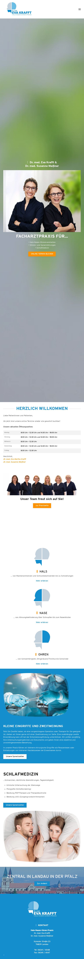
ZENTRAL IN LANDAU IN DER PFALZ (42, 877)
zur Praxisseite (42, 505)
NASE (43, 613)
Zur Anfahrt (42, 883)
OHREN (43, 654)
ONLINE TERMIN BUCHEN (42, 254)
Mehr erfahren (42, 581)
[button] (80, 9)
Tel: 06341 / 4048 (42, 950)
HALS (43, 571)
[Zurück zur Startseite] (19, 9)
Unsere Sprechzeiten (15, 756)
